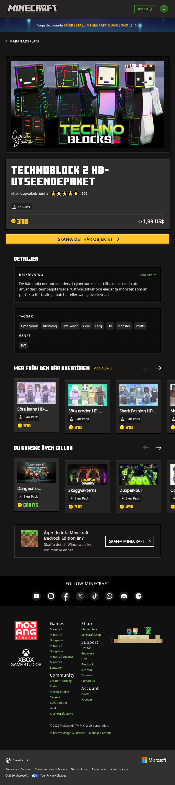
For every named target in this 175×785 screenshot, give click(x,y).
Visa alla (101, 368)
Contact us (88, 681)
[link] (36, 596)
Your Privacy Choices (53, 775)
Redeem (86, 699)
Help (84, 659)
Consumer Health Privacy (51, 769)
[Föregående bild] (146, 368)
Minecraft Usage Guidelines (67, 733)
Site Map (87, 670)
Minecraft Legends (62, 657)
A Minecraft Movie (61, 714)
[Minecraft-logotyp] (32, 9)
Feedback (87, 664)
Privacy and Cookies (18, 769)
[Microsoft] (154, 760)
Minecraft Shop (91, 635)
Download (87, 675)
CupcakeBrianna (34, 193)
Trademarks (99, 769)
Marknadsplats (25, 41)
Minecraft (56, 629)
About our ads (120, 769)
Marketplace (89, 629)
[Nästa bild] (158, 368)
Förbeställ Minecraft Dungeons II (98, 25)
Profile (85, 694)
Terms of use (79, 769)
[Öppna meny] (164, 9)
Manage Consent (100, 733)
